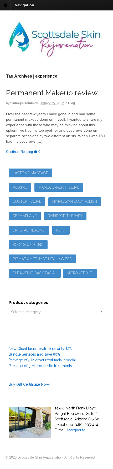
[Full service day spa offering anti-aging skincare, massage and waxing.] (56, 55)
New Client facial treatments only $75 (40, 348)
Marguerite (76, 430)
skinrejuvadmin (22, 103)
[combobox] (57, 311)
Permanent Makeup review (52, 93)
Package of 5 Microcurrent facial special (42, 360)
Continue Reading (19, 152)
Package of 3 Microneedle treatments (40, 366)
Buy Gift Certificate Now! (29, 384)
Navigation (24, 5)
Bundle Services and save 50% (34, 354)
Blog (71, 103)
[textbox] (56, 312)
